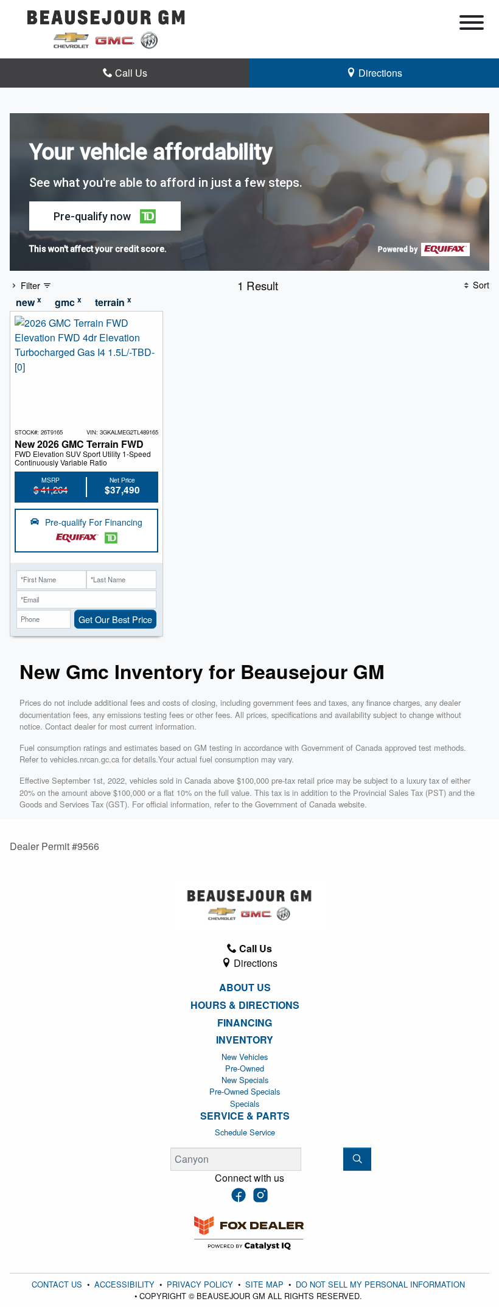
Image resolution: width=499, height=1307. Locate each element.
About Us (245, 987)
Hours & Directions (244, 1005)
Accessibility (125, 1284)
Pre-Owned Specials (244, 1091)
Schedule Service (245, 1132)
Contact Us (58, 1284)
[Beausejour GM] (106, 28)
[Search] (357, 1159)
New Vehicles (245, 1056)
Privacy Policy (201, 1284)
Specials (244, 1103)
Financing (244, 1022)
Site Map (265, 1284)
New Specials (245, 1080)
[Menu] (471, 24)
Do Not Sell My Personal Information (380, 1284)
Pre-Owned (244, 1068)
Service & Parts (245, 1115)
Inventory (244, 1039)
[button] (105, 216)
